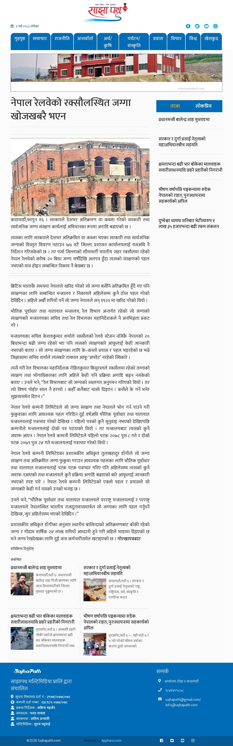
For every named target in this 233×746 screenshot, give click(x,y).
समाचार (40, 39)
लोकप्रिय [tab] (203, 106)
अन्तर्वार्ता (85, 39)
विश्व (193, 39)
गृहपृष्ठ (19, 39)
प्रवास (158, 39)
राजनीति (62, 39)
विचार (176, 39)
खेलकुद (211, 39)
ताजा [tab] (175, 106)
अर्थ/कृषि (108, 42)
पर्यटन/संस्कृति (134, 42)
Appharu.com (111, 741)
